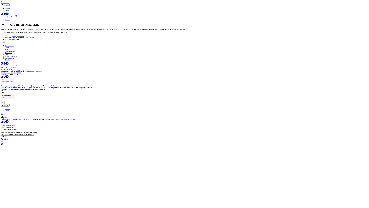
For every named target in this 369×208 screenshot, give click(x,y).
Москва (6, 5)
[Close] (1, 131)
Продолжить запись (7, 134)
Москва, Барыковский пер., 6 (10, 69)
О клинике (8, 53)
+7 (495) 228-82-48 (8, 16)
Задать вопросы (10, 58)
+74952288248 (29, 37)
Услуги (7, 47)
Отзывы (7, 60)
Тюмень (7, 10)
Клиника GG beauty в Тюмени (11, 73)
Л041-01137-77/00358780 (9, 67)
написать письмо (10, 39)
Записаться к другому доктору (24, 134)
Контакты (8, 54)
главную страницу (18, 36)
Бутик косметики (10, 51)
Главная (7, 20)
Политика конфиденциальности (32, 86)
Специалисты (9, 46)
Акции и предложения (12, 56)
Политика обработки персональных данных (57, 86)
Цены (6, 49)
